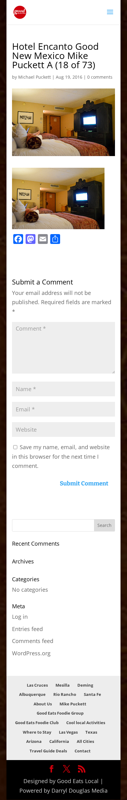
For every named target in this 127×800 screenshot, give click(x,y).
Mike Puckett (72, 704)
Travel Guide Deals (48, 751)
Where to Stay (37, 732)
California (59, 741)
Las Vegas (68, 732)
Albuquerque (32, 694)
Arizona (34, 741)
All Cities (85, 741)
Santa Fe (92, 694)
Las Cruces (37, 685)
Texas (91, 732)
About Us (43, 704)
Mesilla (62, 685)
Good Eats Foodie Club (37, 722)
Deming (85, 685)
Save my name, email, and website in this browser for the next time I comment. (61, 456)
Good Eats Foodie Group (60, 713)
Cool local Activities (85, 722)
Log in (20, 616)
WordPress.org (31, 653)
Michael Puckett (34, 77)
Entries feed (27, 629)
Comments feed (32, 641)
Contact (83, 751)
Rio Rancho (64, 694)
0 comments (100, 77)
